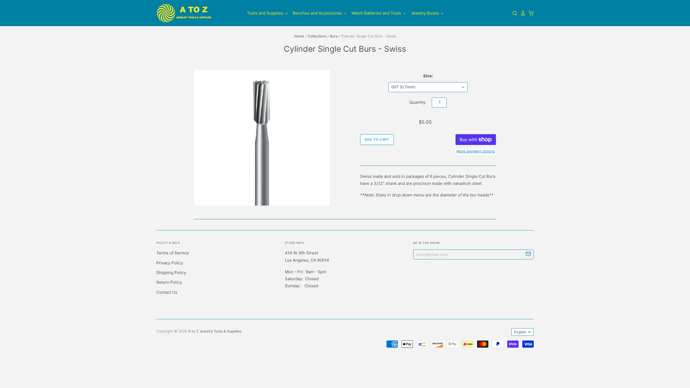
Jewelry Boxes (425, 13)
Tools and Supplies (265, 13)
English (520, 332)
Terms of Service (172, 252)
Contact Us (166, 292)
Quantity (417, 102)
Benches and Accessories (318, 13)
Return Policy (169, 282)
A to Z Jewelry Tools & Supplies (214, 331)
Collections (317, 36)
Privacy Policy (169, 262)
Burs (334, 36)
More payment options (476, 151)
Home (299, 36)
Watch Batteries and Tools (376, 13)
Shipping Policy (171, 272)
